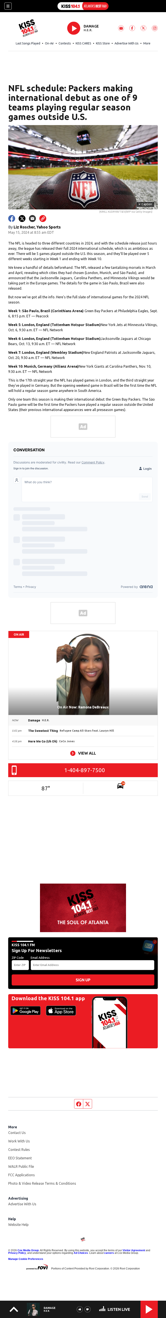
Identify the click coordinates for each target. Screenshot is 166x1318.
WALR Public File (21, 1166)
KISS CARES (83, 43)
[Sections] (8, 6)
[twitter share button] (22, 218)
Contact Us (17, 1133)
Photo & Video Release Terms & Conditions (42, 1183)
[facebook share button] (11, 218)
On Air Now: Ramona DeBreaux (83, 707)
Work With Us (19, 1141)
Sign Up (83, 980)
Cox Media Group (28, 1250)
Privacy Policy (17, 1252)
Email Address (40, 957)
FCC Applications (21, 1175)
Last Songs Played (28, 43)
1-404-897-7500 (84, 770)
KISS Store (103, 43)
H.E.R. (88, 30)
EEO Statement (20, 1158)
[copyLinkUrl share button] (42, 218)
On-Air (49, 43)
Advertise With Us (127, 43)
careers (109, 1252)
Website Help (18, 1225)
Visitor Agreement (134, 1250)
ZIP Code (18, 957)
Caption (145, 204)
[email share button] (32, 218)
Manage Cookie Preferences (25, 1259)
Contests (65, 43)
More (146, 43)
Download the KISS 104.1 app (48, 998)
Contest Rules (19, 1150)
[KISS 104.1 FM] (83, 6)
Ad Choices (81, 1252)
